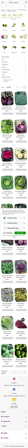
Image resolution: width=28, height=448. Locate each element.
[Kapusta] (5, 36)
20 (17, 87)
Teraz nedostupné (7, 80)
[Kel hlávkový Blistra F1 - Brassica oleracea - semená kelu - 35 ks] (21, 183)
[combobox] (13, 6)
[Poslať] (25, 6)
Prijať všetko (20, 232)
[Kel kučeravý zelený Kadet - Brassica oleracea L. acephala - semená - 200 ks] (7, 267)
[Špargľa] (23, 47)
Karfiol (20, 15)
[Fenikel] (14, 25)
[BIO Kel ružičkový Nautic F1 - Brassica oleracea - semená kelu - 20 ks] (21, 351)
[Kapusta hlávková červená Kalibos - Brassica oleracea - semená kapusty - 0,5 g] (21, 267)
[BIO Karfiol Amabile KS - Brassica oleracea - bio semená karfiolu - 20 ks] (21, 154)
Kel (9, 15)
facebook (14, 393)
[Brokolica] (5, 25)
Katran (23, 41)
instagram (14, 382)
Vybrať (3, 87)
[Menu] (2, 2)
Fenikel (14, 30)
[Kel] (5, 47)
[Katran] (23, 36)
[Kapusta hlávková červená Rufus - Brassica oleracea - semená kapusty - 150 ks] (7, 295)
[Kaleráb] (23, 25)
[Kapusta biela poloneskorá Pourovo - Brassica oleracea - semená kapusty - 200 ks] (7, 323)
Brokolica (4, 30)
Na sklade (5, 81)
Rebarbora (14, 52)
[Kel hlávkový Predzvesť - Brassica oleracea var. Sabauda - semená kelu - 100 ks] (7, 183)
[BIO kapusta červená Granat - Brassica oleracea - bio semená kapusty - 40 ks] (21, 126)
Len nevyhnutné (8, 232)
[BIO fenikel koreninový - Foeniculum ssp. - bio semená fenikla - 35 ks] (21, 295)
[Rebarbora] (14, 47)
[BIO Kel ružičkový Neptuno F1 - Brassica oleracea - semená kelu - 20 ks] (7, 351)
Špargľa (23, 52)
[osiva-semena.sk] (14, 2)
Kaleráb (15, 15)
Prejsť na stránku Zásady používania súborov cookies (14, 236)
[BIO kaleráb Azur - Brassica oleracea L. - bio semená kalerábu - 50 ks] (7, 98)
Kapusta (4, 15)
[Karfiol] (14, 36)
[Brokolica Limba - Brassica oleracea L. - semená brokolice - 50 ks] (21, 98)
